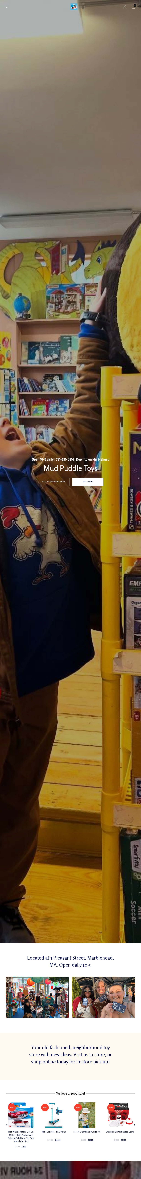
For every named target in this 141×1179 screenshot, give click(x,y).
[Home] (73, 7)
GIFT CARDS (88, 482)
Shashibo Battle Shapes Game (120, 1131)
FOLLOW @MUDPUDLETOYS (53, 482)
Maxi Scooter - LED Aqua (54, 1131)
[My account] (124, 7)
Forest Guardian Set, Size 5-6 (87, 1131)
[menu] (7, 7)
